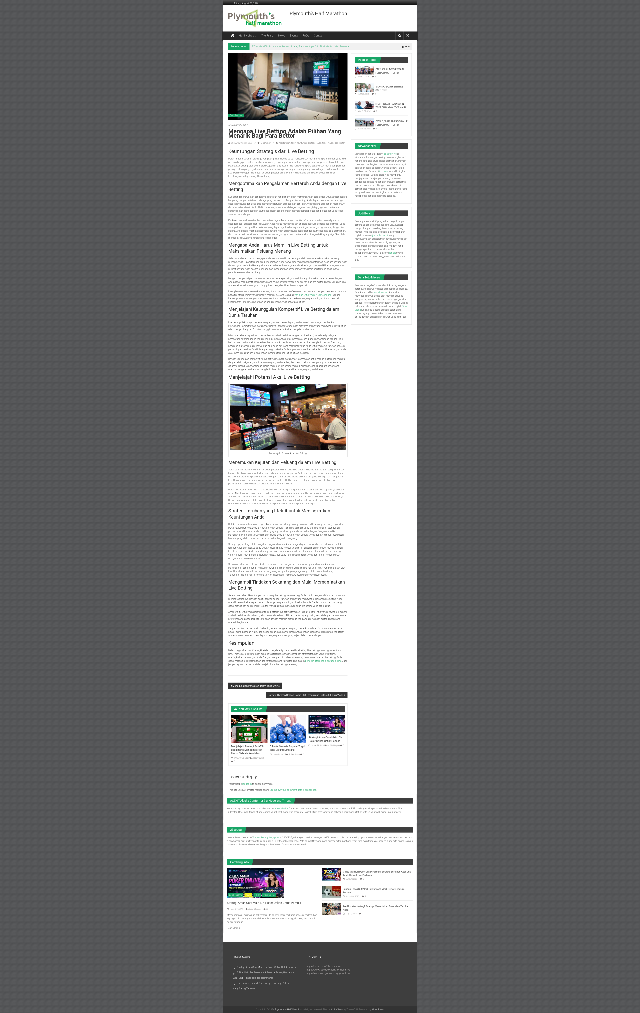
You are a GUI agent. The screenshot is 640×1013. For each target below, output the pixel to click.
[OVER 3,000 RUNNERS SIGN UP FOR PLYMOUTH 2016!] (364, 122)
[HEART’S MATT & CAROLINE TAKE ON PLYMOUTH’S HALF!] (364, 104)
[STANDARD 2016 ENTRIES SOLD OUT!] (364, 87)
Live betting (321, 143)
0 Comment (265, 143)
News (281, 35)
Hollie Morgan (333, 745)
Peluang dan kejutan (336, 143)
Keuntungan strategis (306, 143)
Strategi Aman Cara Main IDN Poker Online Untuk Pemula (325, 739)
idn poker (384, 171)
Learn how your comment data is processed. (293, 790)
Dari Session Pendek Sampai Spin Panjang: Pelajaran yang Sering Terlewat (290, 46)
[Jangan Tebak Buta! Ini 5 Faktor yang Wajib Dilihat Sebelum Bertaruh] (331, 891)
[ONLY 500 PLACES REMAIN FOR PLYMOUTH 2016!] (364, 70)
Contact (318, 35)
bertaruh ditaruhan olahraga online (323, 661)
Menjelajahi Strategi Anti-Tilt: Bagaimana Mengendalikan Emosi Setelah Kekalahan (247, 750)
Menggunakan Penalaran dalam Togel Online (256, 686)
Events (294, 35)
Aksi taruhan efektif (287, 143)
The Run (266, 35)
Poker (257, 895)
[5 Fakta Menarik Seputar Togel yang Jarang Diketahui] (288, 729)
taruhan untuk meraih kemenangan (313, 295)
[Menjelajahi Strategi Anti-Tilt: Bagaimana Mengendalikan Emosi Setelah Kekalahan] (249, 729)
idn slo (392, 252)
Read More (233, 928)
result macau (381, 292)
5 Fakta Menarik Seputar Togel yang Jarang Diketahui (287, 748)
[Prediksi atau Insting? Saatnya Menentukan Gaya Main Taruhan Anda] (331, 909)
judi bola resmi (380, 235)
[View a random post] (407, 35)
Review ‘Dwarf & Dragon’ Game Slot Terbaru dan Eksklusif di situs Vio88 (306, 695)
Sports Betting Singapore (266, 837)
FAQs (306, 35)
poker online (390, 153)
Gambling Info (236, 115)
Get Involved (246, 35)
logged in (247, 784)
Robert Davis (258, 758)
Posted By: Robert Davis (242, 143)
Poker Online (269, 895)
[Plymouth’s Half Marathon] (232, 35)
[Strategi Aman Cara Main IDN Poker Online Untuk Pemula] (326, 724)
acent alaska (281, 808)
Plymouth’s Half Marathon (318, 13)
